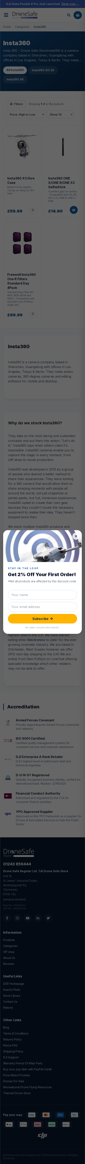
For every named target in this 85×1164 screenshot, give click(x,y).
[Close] (75, 536)
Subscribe (40, 619)
